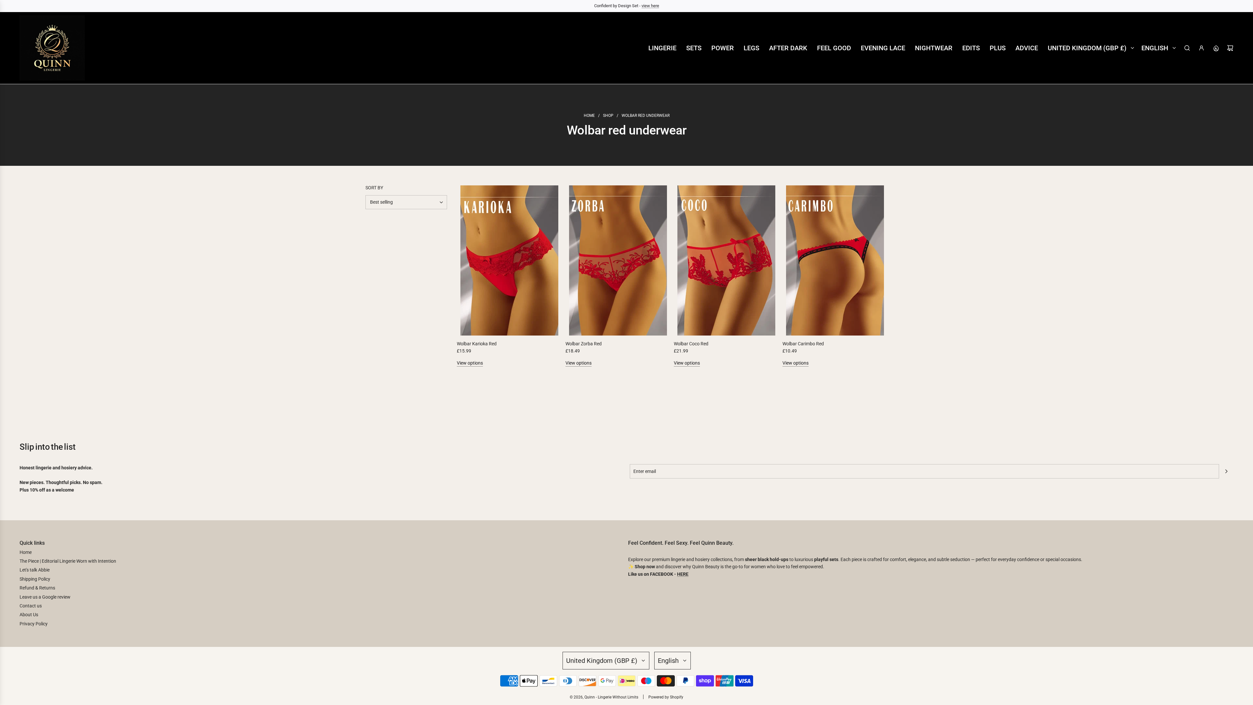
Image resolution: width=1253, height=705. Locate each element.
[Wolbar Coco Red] (726, 260)
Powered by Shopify (665, 697)
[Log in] (1201, 48)
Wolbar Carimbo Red (803, 343)
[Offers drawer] (1216, 48)
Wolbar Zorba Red (583, 343)
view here (650, 5)
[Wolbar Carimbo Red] (835, 260)
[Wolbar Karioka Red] (509, 260)
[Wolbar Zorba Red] (618, 260)
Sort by (374, 187)
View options (470, 363)
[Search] (1187, 48)
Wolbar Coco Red (691, 343)
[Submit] (1226, 471)
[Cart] (1230, 48)
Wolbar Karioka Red (477, 343)
